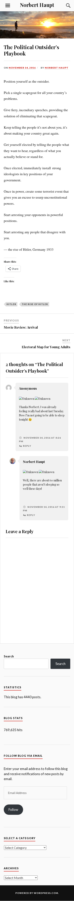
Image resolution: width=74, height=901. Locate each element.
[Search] (64, 5)
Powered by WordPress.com (36, 892)
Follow (13, 809)
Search (9, 656)
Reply (27, 445)
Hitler (11, 304)
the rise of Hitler (35, 304)
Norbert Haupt (37, 4)
